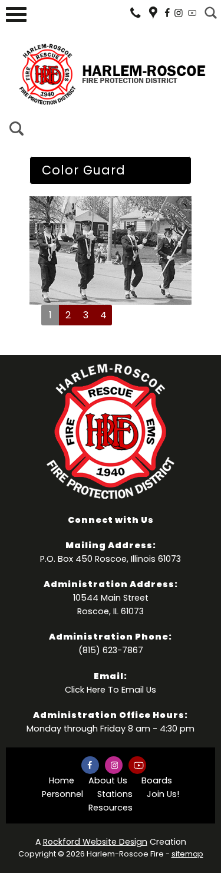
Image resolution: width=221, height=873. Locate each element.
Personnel (62, 794)
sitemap (187, 854)
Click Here (85, 690)
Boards (156, 780)
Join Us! (163, 794)
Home (61, 780)
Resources (110, 807)
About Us (107, 780)
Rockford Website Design (95, 842)
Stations (115, 794)
